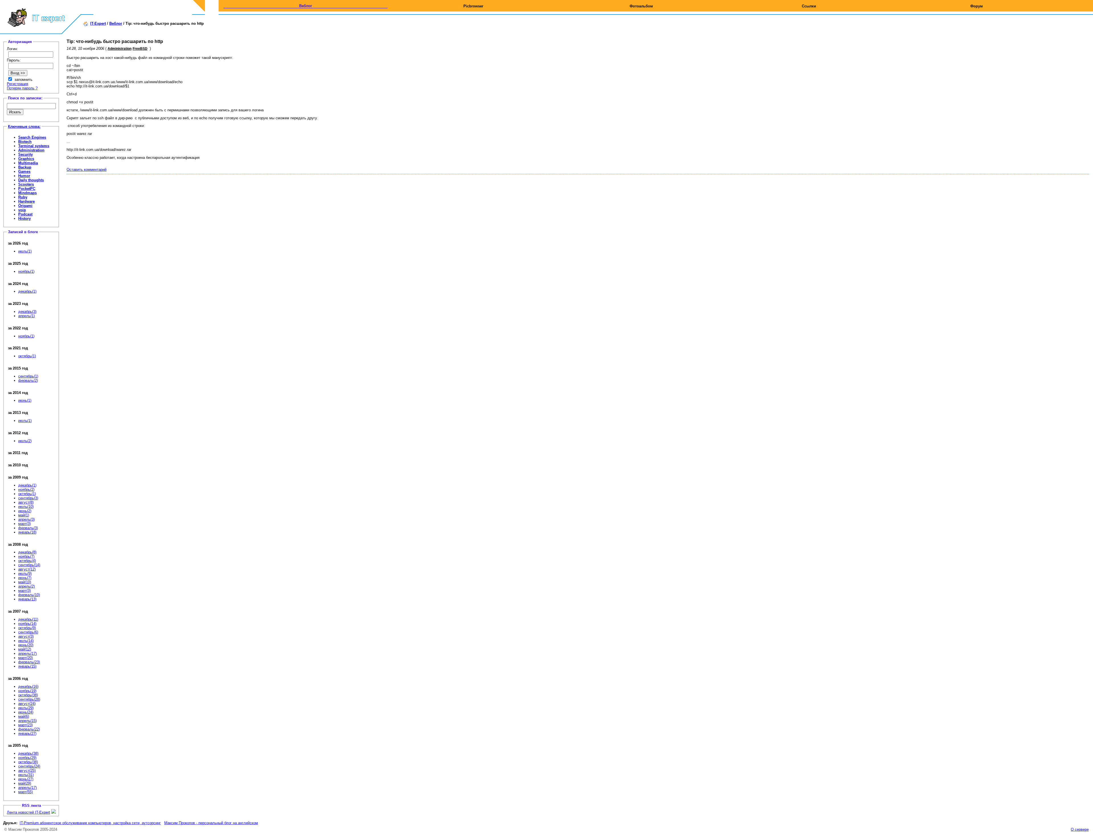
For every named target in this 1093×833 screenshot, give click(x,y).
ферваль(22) (29, 729)
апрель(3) (26, 519)
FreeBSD (140, 48)
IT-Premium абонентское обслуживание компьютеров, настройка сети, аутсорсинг (90, 823)
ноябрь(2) (26, 489)
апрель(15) (27, 721)
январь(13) (27, 599)
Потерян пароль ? (22, 88)
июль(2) (25, 441)
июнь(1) (24, 400)
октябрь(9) (27, 628)
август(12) (27, 569)
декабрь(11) (28, 619)
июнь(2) (24, 511)
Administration (120, 48)
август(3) (26, 636)
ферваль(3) (28, 528)
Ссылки (809, 6)
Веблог (305, 6)
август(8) (26, 502)
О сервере (1080, 829)
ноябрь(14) (27, 623)
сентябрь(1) (28, 376)
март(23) (25, 725)
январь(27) (27, 733)
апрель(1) (26, 316)
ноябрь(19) (27, 691)
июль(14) (26, 641)
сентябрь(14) (29, 565)
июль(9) (25, 573)
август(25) (27, 770)
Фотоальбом (641, 6)
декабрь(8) (27, 552)
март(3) (24, 524)
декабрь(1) (27, 291)
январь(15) (27, 666)
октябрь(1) (27, 356)
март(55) (25, 792)
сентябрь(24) (29, 766)
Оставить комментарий (86, 169)
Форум (976, 6)
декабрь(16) (28, 686)
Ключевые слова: (24, 126)
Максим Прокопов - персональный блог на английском (211, 823)
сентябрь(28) (29, 699)
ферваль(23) (29, 662)
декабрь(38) (28, 753)
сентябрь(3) (28, 498)
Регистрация (17, 84)
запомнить (23, 79)
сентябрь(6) (28, 632)
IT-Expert (98, 23)
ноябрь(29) (27, 758)
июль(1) (25, 251)
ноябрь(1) (26, 271)
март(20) (25, 658)
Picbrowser (473, 6)
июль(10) (26, 506)
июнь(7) (24, 578)
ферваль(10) (29, 595)
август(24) (27, 703)
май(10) (24, 582)
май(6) (23, 716)
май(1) (23, 515)
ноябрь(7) (26, 556)
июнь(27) (25, 779)
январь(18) (27, 532)
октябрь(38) (28, 695)
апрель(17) (27, 653)
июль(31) (26, 775)
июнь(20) (25, 645)
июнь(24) (25, 712)
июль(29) (26, 708)
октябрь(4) (27, 561)
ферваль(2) (28, 380)
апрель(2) (26, 586)
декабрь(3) (27, 311)
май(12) (24, 649)
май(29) (24, 783)
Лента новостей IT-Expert (28, 812)
